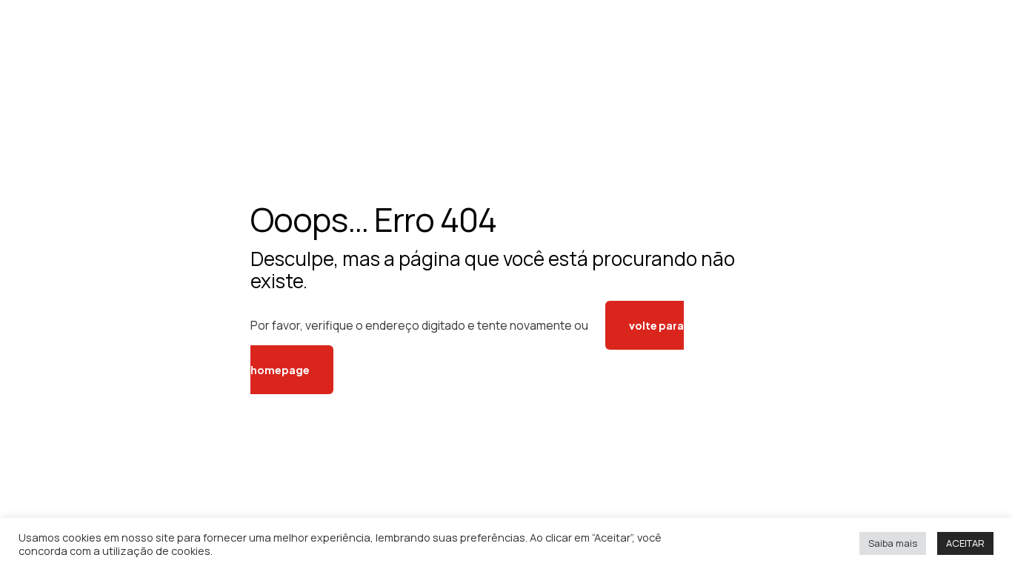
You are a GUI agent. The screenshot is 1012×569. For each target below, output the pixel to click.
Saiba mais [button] (892, 543)
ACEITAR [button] (965, 543)
